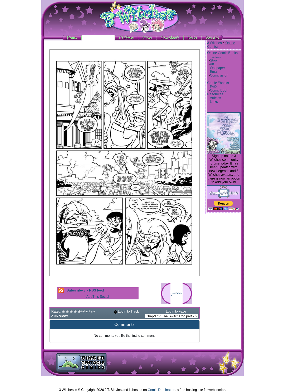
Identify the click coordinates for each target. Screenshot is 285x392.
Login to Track (128, 311)
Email (214, 71)
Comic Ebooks (218, 83)
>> (178, 293)
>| (181, 293)
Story (214, 60)
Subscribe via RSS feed (85, 290)
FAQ (213, 86)
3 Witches (214, 43)
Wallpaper (217, 68)
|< (171, 293)
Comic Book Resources (217, 92)
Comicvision (219, 75)
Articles (215, 98)
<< (174, 293)
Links (214, 101)
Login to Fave (175, 311)
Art (212, 64)
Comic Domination (161, 390)
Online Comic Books (222, 53)
